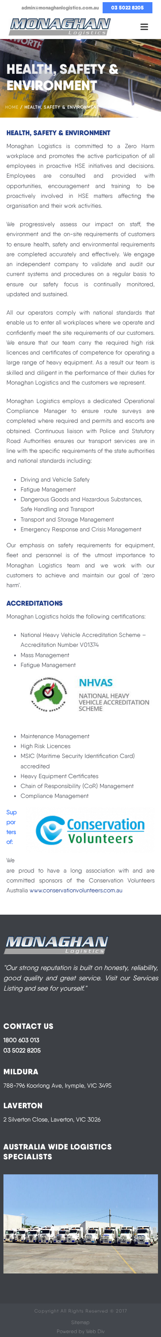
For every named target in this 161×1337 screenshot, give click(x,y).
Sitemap (80, 1322)
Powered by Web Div (81, 1331)
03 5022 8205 (22, 1050)
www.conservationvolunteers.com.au (76, 890)
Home (11, 106)
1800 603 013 (21, 1040)
